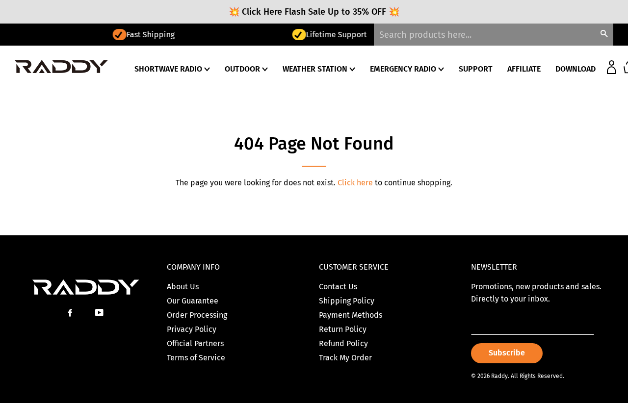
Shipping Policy (346, 300)
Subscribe (507, 352)
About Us (183, 286)
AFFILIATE (524, 69)
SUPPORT (476, 69)
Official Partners (195, 343)
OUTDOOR (243, 69)
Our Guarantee (192, 300)
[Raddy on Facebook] (71, 313)
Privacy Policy (191, 329)
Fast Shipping (69, 34)
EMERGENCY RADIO (404, 69)
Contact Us (338, 286)
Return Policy (342, 329)
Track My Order (345, 357)
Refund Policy (343, 343)
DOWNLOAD (575, 69)
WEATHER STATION (316, 69)
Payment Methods (350, 315)
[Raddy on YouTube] (100, 313)
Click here (355, 182)
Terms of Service (196, 357)
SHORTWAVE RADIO (169, 69)
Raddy (499, 376)
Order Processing (197, 315)
